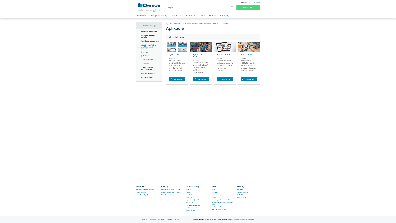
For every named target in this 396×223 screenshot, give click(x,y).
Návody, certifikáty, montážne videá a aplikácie (148, 47)
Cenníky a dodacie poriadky (148, 36)
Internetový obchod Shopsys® (244, 219)
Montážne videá (148, 59)
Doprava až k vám (148, 73)
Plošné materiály (141, 192)
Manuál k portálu (166, 195)
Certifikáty (146, 56)
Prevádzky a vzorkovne (193, 205)
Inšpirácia (153, 219)
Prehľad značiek (216, 207)
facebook (161, 219)
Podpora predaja (175, 23)
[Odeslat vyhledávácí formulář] (232, 7)
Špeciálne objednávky (149, 31)
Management (215, 192)
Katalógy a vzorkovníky (150, 41)
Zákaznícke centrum (243, 192)
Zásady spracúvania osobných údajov (223, 200)
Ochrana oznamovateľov (219, 209)
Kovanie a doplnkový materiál (145, 189)
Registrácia (257, 2)
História (214, 189)
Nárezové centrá (147, 77)
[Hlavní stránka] (168, 23)
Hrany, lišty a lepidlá (142, 195)
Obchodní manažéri (242, 195)
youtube (176, 219)
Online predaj (190, 202)
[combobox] (246, 2)
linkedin (169, 219)
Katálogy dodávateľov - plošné (170, 192)
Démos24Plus (248, 7)
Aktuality (144, 219)
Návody (145, 52)
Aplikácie (146, 63)
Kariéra (214, 197)
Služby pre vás (190, 210)
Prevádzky (240, 189)
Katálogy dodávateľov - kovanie (170, 189)
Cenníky (188, 189)
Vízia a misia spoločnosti (219, 195)
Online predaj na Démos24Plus (147, 68)
